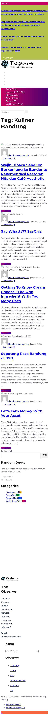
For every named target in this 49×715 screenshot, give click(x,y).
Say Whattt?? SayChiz (21, 231)
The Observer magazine (18, 155)
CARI (45, 455)
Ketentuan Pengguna (15, 707)
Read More (6, 211)
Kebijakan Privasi (13, 704)
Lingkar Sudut (12, 95)
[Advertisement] (24, 535)
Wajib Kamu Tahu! (14, 104)
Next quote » (6, 479)
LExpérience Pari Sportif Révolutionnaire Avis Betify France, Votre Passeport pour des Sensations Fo (23, 25)
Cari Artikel (6, 451)
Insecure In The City (15, 92)
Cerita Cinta (11, 89)
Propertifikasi (12, 98)
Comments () (9, 158)
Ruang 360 (11, 101)
